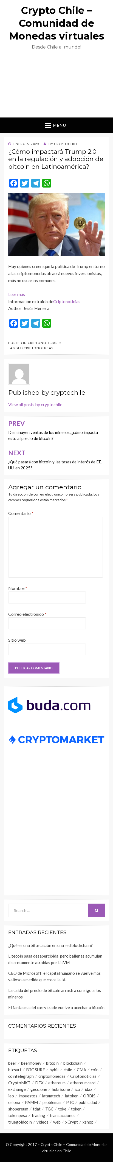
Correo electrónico (27, 614)
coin (94, 1069)
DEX (39, 1082)
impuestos (28, 1095)
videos (42, 1121)
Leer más (16, 294)
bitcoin (52, 1063)
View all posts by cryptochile (35, 404)
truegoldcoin (20, 1121)
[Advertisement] (56, 86)
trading (38, 1115)
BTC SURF (35, 1069)
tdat (37, 1108)
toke (62, 1108)
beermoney (31, 1063)
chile (68, 1069)
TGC (49, 1108)
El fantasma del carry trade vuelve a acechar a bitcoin (56, 1007)
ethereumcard (82, 1082)
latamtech (51, 1095)
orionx (14, 1102)
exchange (17, 1089)
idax (88, 1089)
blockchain (73, 1063)
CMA (81, 1069)
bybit (54, 1069)
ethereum (57, 1082)
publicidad (88, 1102)
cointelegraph (21, 1076)
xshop (88, 1121)
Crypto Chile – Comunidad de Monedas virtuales (56, 23)
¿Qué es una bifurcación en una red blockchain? (50, 945)
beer (12, 1063)
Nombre (17, 588)
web (57, 1121)
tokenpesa (17, 1115)
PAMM (31, 1102)
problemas (52, 1102)
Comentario (20, 513)
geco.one (38, 1089)
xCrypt (71, 1121)
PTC (70, 1102)
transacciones (62, 1115)
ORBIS (89, 1095)
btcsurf (14, 1069)
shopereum (18, 1108)
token (76, 1108)
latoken (71, 1095)
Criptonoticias (66, 301)
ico (77, 1089)
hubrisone (61, 1089)
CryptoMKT (19, 1082)
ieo (11, 1095)
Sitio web (17, 639)
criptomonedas (52, 1076)
